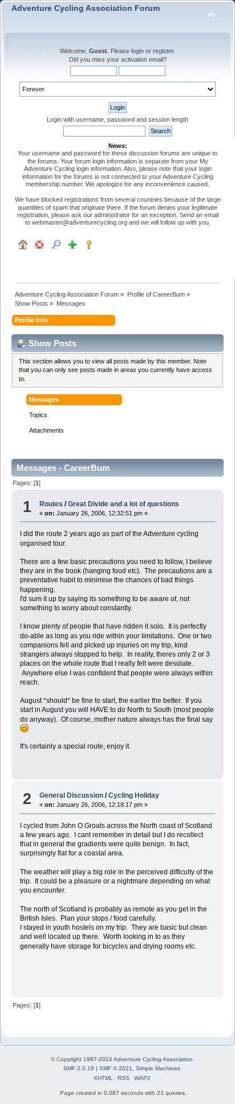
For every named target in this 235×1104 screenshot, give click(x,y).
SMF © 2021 (115, 1068)
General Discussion (71, 795)
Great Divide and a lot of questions (123, 504)
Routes (51, 504)
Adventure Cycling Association (153, 1059)
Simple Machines (158, 1068)
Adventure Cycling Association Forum (85, 8)
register (163, 50)
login (137, 50)
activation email (142, 59)
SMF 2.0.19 (78, 1068)
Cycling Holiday (133, 795)
